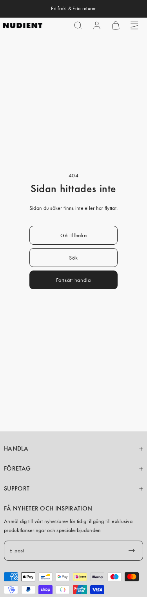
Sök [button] (73, 257)
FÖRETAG (17, 469)
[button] (78, 25)
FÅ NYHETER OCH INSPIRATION (48, 508)
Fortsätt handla (73, 279)
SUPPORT (16, 488)
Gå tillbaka (73, 235)
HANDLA (16, 449)
